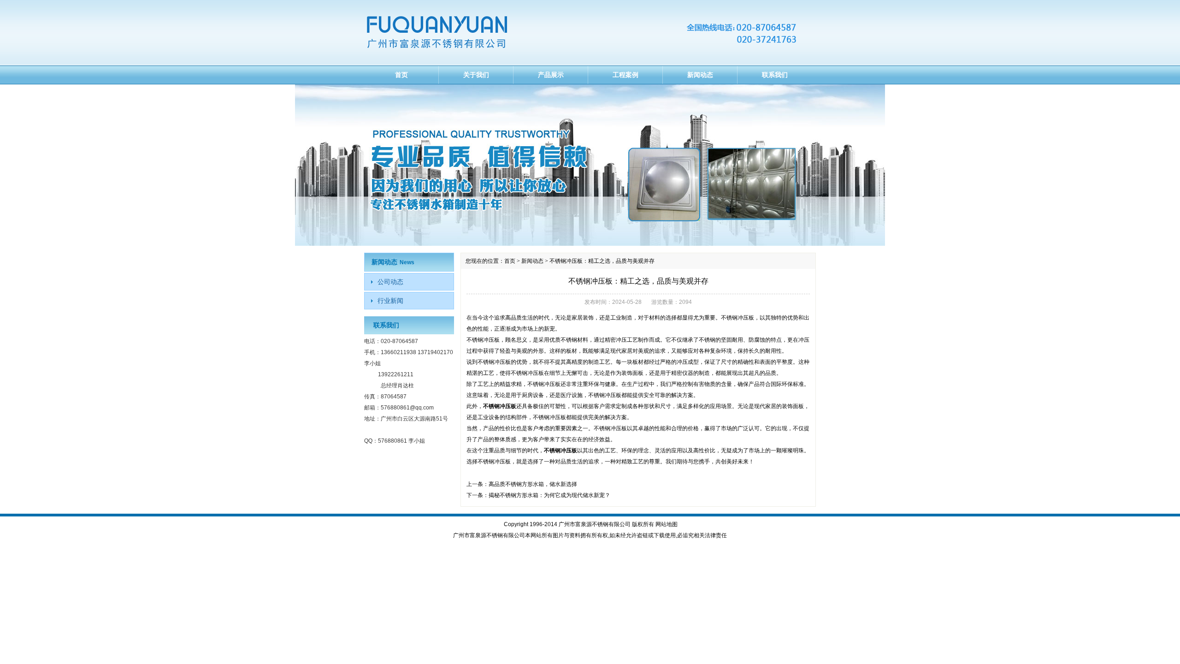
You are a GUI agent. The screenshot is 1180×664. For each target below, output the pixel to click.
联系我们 (775, 74)
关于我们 (476, 74)
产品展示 (551, 74)
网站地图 (666, 524)
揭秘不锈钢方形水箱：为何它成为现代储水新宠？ (549, 495)
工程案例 (625, 74)
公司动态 (390, 281)
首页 (401, 74)
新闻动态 (700, 74)
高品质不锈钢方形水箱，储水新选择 (533, 484)
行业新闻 (390, 300)
